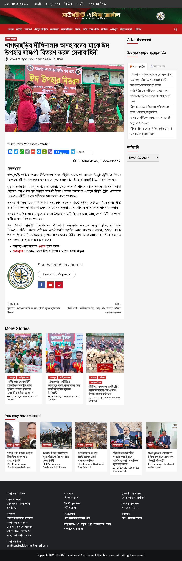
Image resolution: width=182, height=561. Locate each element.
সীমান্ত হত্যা (126, 29)
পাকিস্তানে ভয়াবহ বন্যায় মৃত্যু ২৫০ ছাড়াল (151, 74)
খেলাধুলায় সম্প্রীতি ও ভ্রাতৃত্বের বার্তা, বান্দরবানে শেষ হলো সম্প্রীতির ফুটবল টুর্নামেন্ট (64, 387)
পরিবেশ (138, 29)
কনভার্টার (80, 4)
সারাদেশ (28, 29)
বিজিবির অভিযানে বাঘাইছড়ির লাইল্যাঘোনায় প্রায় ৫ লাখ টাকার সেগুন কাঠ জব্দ (104, 390)
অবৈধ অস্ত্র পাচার (91, 29)
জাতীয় (19, 29)
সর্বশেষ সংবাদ (159, 66)
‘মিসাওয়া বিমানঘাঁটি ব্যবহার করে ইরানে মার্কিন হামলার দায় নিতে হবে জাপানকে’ (125, 458)
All (123, 555)
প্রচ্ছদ (10, 29)
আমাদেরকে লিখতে (97, 4)
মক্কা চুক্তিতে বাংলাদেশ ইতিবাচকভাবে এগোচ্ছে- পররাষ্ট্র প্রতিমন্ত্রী (161, 456)
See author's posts (56, 274)
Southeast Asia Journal (46, 59)
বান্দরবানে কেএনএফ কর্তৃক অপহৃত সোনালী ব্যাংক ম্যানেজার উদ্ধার (33, 308)
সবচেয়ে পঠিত (139, 67)
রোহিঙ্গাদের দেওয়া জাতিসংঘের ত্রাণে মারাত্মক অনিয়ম (87, 456)
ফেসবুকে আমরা (53, 4)
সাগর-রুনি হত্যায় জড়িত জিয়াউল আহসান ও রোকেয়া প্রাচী (20, 456)
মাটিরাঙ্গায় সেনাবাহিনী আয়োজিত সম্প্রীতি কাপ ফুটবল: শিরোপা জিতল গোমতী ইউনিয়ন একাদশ (20, 387)
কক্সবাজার (54, 29)
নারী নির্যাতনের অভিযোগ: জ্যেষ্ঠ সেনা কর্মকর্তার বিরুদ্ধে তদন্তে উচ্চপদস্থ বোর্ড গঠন (150, 96)
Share (80, 152)
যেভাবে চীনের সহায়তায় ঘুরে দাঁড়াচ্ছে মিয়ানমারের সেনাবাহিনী (56, 456)
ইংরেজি (38, 4)
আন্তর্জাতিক (66, 29)
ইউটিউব (68, 4)
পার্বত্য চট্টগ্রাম (41, 29)
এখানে (42, 246)
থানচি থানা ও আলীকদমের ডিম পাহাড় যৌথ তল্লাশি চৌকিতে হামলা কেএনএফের (94, 308)
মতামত (104, 29)
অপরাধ (93, 377)
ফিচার (77, 29)
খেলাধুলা (113, 29)
